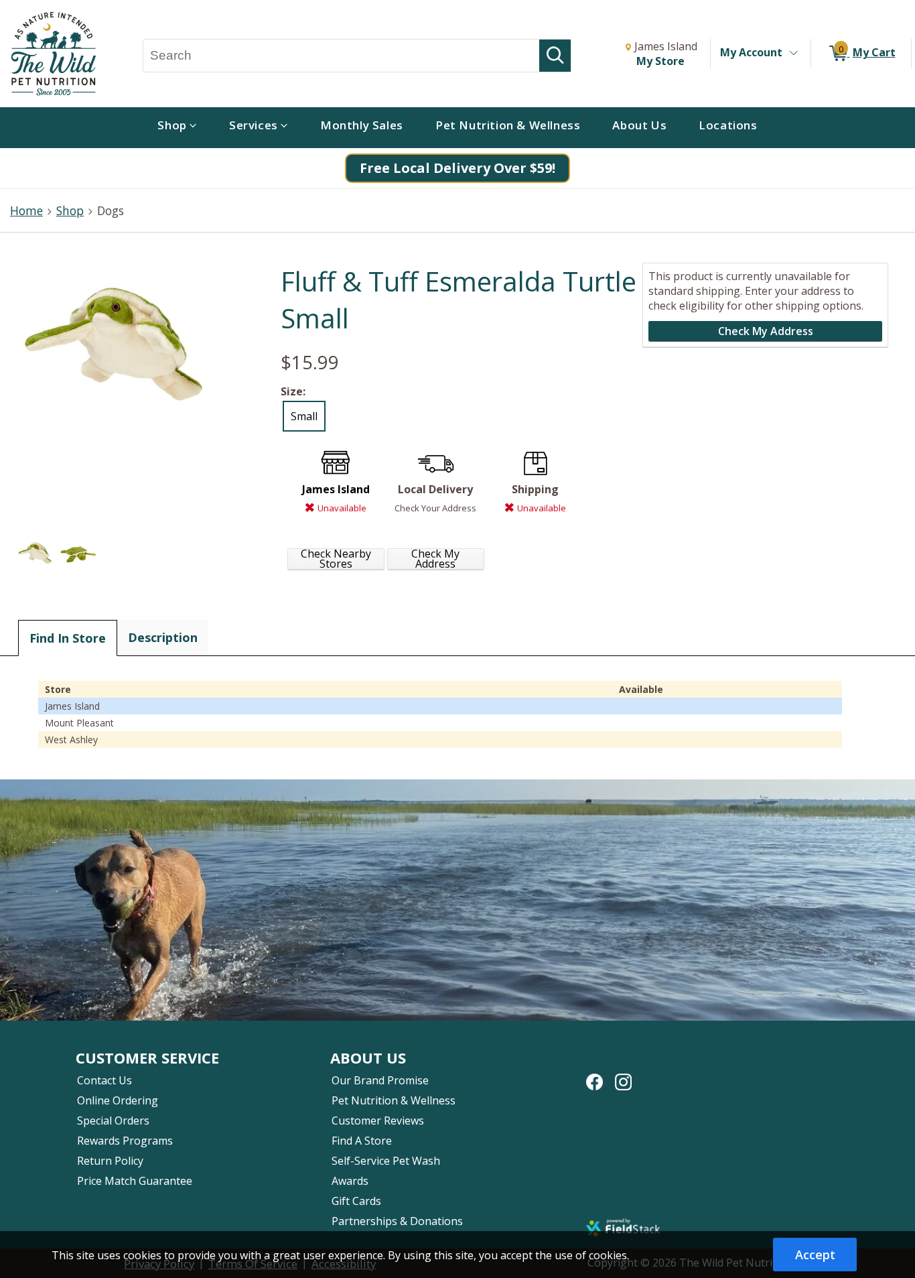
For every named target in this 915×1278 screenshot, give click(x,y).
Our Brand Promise (380, 1080)
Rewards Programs (125, 1140)
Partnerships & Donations (397, 1221)
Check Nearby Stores (336, 559)
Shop (70, 210)
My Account (751, 52)
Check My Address (435, 559)
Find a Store (362, 1140)
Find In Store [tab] (67, 638)
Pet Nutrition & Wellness (393, 1100)
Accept (815, 1255)
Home (26, 210)
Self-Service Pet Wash (386, 1160)
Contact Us (104, 1080)
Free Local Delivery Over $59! (457, 168)
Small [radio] (304, 416)
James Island (336, 489)
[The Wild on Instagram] (623, 1074)
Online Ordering (117, 1100)
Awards (350, 1180)
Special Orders (113, 1120)
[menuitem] (177, 127)
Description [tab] (163, 637)
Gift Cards (356, 1201)
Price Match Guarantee (134, 1180)
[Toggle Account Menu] (793, 54)
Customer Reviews (378, 1120)
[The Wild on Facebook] (594, 1074)
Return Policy (110, 1160)
